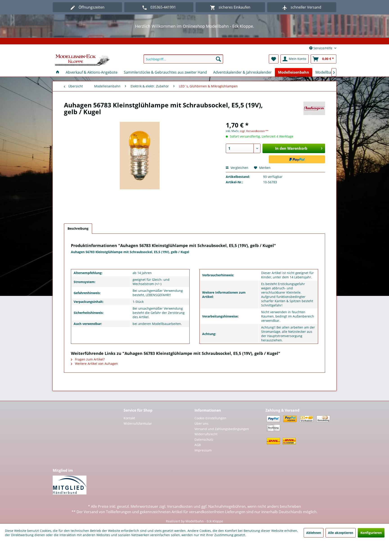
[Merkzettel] (273, 58)
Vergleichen (239, 168)
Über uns (201, 423)
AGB (197, 445)
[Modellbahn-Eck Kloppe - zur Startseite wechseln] (82, 60)
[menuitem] (183, 58)
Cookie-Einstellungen (210, 418)
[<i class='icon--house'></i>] (58, 72)
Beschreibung (78, 228)
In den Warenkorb (291, 148)
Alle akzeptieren (340, 533)
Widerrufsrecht (205, 434)
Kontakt (129, 418)
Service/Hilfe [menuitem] (322, 48)
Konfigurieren (371, 533)
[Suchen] (218, 58)
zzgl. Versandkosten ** (254, 131)
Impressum (203, 450)
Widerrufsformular (138, 423)
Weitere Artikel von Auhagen (96, 363)
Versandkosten (180, 506)
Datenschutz (203, 439)
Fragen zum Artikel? (89, 359)
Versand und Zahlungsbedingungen (221, 429)
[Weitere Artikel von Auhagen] (314, 109)
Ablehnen (313, 533)
